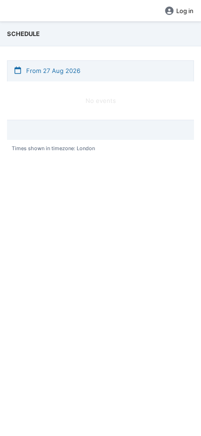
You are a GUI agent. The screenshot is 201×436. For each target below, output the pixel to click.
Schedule (23, 33)
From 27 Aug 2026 (52, 70)
